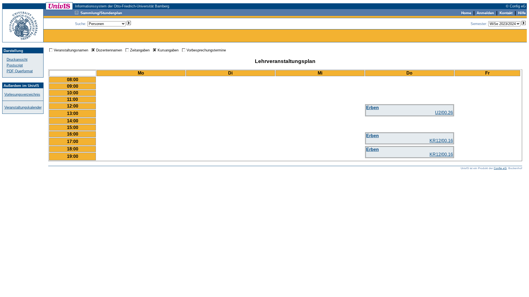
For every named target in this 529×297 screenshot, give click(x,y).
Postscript (15, 65)
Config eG (500, 168)
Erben (372, 107)
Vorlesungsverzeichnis (22, 94)
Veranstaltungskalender (23, 107)
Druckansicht (17, 59)
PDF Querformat (20, 71)
